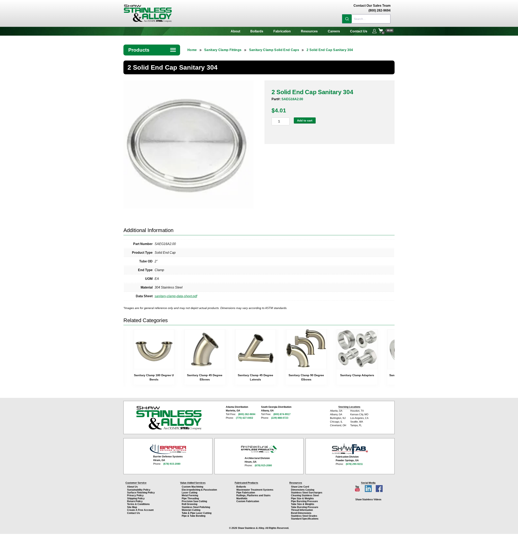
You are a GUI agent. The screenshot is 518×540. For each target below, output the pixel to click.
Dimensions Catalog (302, 489)
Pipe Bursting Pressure (304, 501)
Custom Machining (192, 486)
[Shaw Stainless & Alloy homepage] (169, 418)
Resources (309, 31)
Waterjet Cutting (191, 510)
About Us (132, 486)
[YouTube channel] (357, 487)
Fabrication (282, 31)
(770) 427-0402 (244, 417)
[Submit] (347, 18)
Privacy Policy (135, 495)
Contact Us (358, 31)
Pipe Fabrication (245, 492)
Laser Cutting (189, 492)
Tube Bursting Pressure (304, 507)
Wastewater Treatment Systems (254, 489)
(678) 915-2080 (171, 463)
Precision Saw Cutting (194, 501)
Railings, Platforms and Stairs (253, 495)
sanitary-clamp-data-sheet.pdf (176, 296)
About (235, 31)
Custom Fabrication (247, 501)
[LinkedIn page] (368, 487)
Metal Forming (190, 495)
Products (152, 50)
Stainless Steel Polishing (196, 507)
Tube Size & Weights (302, 504)
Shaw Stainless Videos (368, 499)
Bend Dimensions (301, 513)
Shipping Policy (136, 498)
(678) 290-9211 (354, 464)
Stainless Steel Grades (304, 515)
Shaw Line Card (300, 486)
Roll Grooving (189, 504)
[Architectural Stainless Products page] (259, 448)
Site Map (132, 507)
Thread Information (302, 510)
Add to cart (304, 120)
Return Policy (135, 501)
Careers (334, 31)
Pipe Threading (190, 498)
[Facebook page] (379, 487)
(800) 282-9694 (246, 414)
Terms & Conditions (138, 504)
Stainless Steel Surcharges (306, 492)
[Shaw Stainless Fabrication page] (350, 449)
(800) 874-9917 (282, 414)
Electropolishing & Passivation (199, 489)
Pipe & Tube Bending (193, 515)
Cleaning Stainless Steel (305, 495)
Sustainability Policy (138, 489)
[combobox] (366, 18)
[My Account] (374, 31)
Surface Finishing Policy (141, 492)
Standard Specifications (304, 518)
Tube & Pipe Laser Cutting (196, 513)
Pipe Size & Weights (302, 498)
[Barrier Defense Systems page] (168, 449)
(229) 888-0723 (279, 417)
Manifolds (241, 498)
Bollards (256, 31)
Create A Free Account (140, 510)
